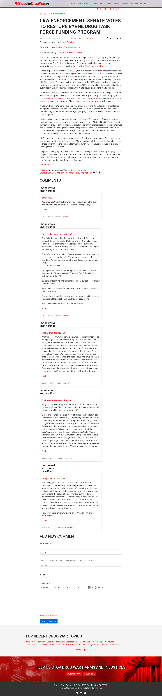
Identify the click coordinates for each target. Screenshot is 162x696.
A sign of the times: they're (56, 400)
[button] (120, 38)
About (72, 3)
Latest (79, 3)
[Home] (32, 3)
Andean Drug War (66, 644)
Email (42, 553)
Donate (124, 3)
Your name (44, 543)
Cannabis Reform (112, 3)
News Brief (45, 164)
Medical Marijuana (110, 644)
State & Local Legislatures (87, 644)
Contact (133, 3)
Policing (70, 42)
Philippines (30, 641)
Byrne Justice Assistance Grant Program (90, 66)
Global (87, 3)
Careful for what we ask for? (57, 234)
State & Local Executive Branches (40, 644)
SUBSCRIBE (89, 673)
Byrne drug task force (53, 333)
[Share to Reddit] (114, 38)
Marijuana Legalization (66, 641)
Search (143, 3)
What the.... (48, 198)
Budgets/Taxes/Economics (68, 47)
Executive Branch (74, 52)
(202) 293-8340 (72, 688)
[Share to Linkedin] (110, 38)
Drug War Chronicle (58, 13)
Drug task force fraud (53, 478)
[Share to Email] (117, 38)
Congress (62, 52)
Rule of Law (97, 3)
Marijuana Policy (87, 641)
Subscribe (103, 9)
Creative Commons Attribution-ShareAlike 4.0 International (66, 173)
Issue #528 (88, 38)
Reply (44, 209)
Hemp (99, 641)
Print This (116, 9)
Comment (44, 583)
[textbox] (81, 601)
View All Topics (81, 649)
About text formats (48, 615)
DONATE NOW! (74, 673)
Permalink (66, 217)
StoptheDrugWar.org (63, 685)
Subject (43, 574)
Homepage (45, 565)
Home (45, 14)
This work (44, 170)
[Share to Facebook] (107, 38)
